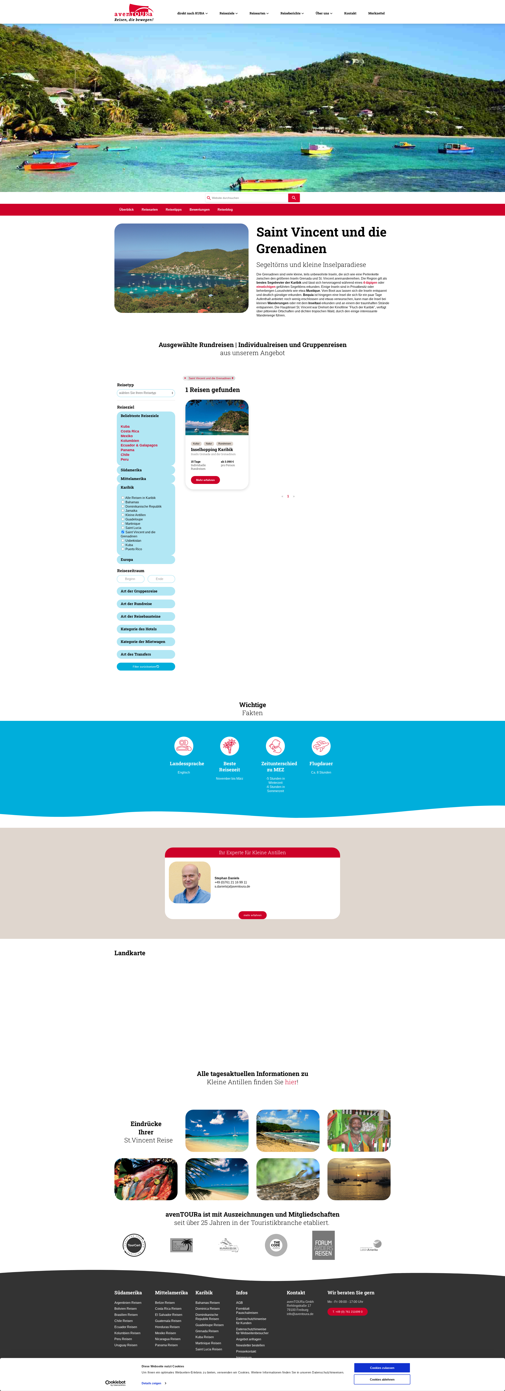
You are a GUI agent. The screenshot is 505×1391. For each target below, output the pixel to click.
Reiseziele (227, 13)
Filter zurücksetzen (144, 666)
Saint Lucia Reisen (208, 1349)
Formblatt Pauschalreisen (247, 1310)
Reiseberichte (290, 13)
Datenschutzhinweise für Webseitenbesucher (252, 1331)
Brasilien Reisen (126, 1314)
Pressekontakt (246, 1351)
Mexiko (127, 436)
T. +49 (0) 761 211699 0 (348, 1311)
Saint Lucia (133, 527)
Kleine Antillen (135, 515)
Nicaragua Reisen (167, 1339)
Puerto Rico (133, 549)
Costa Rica (130, 431)
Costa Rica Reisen (168, 1308)
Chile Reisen (123, 1321)
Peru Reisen (123, 1339)
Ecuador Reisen (125, 1327)
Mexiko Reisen (165, 1333)
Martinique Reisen (208, 1343)
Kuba (125, 426)
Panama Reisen (166, 1345)
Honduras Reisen (167, 1327)
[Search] (294, 198)
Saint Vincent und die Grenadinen (210, 378)
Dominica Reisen (207, 1308)
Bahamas (132, 502)
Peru (125, 459)
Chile (125, 455)
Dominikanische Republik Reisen (207, 1317)
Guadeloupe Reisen (209, 1325)
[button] (181, 268)
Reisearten (257, 13)
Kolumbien (130, 441)
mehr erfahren (253, 915)
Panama (127, 450)
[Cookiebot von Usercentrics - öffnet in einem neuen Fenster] (115, 1383)
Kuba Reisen (204, 1337)
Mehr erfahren (205, 480)
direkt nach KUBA (190, 13)
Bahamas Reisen (207, 1302)
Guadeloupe (134, 519)
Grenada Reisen (207, 1331)
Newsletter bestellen (250, 1345)
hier (291, 1082)
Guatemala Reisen (168, 1321)
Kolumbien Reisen (127, 1333)
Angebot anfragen (248, 1339)
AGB (239, 1302)
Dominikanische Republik (143, 506)
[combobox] (246, 198)
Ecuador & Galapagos (139, 445)
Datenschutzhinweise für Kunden (251, 1321)
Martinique (132, 523)
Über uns (322, 13)
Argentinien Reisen (127, 1302)
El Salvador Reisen (168, 1314)
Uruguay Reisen (125, 1345)
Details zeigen (151, 1383)
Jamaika (131, 510)
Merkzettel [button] (376, 13)
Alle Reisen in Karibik (140, 498)
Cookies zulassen (382, 1367)
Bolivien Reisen (125, 1308)
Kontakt (350, 13)
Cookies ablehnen (382, 1379)
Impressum (244, 1357)
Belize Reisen (165, 1302)
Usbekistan (133, 540)
